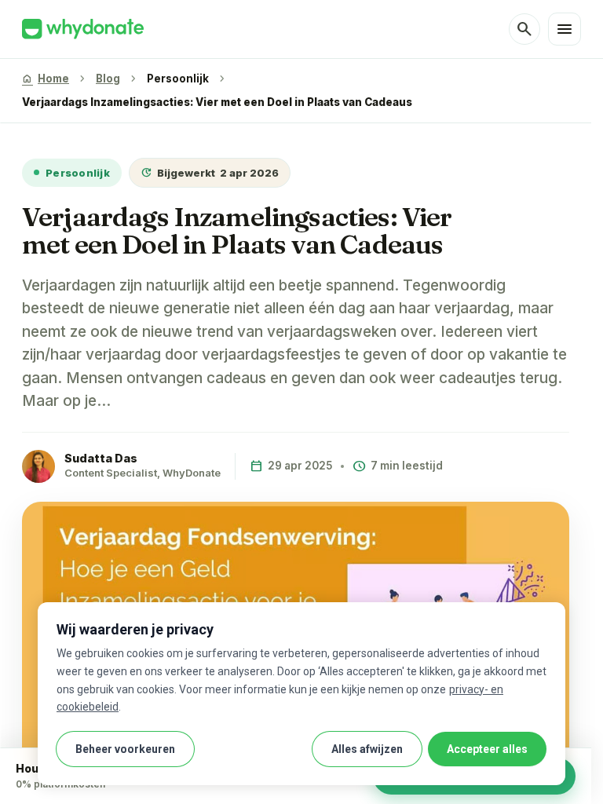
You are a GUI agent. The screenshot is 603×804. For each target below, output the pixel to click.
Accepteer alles (487, 749)
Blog (108, 78)
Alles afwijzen (367, 749)
